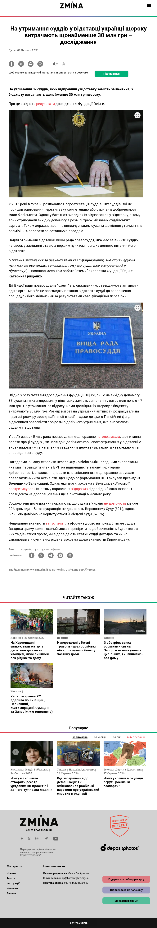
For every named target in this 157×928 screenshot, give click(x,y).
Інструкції (13, 883)
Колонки (12, 888)
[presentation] (15, 752)
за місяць (100, 737)
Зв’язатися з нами (126, 900)
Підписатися (111, 73)
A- (64, 63)
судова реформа (50, 549)
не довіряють (115, 503)
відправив (79, 488)
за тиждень (80, 737)
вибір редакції (136, 737)
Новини (11, 873)
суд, (36, 549)
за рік (116, 737)
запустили (54, 523)
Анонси (11, 893)
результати (45, 103)
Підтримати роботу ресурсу (126, 879)
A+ (55, 63)
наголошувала (108, 436)
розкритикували (22, 488)
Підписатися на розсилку (126, 890)
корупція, (26, 549)
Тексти (11, 878)
